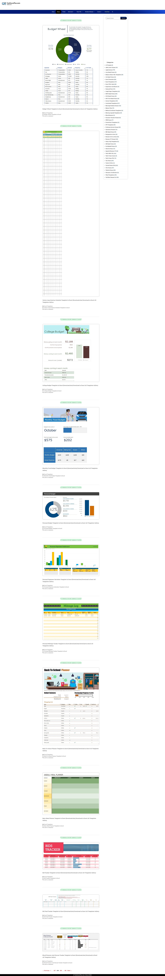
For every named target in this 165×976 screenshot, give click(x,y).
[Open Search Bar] (112, 12)
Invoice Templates (110, 101)
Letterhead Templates (111, 103)
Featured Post (109, 89)
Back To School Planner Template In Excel (55, 756)
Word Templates (110, 175)
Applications (109, 70)
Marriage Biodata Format (112, 105)
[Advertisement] (140, 5)
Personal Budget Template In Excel (53, 528)
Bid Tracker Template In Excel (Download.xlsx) (59, 833)
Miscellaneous (109, 115)
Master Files (109, 108)
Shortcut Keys (109, 148)
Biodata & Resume (89, 11)
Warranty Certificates (111, 172)
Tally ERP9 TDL (110, 153)
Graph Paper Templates (112, 91)
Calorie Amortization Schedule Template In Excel (57, 307)
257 (55, 970)
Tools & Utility (109, 163)
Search (123, 18)
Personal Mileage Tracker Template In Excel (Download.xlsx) (64, 595)
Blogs (58, 11)
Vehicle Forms (109, 170)
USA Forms (108, 167)
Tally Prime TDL (110, 158)
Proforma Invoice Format (112, 127)
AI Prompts (108, 65)
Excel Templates (48, 113)
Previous (46, 970)
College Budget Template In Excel (52, 391)
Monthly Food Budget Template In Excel (54, 475)
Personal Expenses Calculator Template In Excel (56, 587)
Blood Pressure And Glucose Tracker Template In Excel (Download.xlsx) (68, 924)
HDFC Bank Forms (110, 93)
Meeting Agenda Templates (113, 113)
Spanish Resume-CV (111, 151)
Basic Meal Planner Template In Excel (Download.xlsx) (62, 764)
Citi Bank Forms (110, 77)
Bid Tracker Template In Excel (52, 878)
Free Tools (107, 11)
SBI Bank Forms (110, 144)
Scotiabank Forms (110, 146)
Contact (99, 11)
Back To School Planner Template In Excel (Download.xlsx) (63, 659)
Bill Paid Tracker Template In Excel (53, 916)
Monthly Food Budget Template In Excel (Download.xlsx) (63, 398)
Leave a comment (48, 116)
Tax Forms (108, 160)
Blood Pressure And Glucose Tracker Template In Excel (58, 962)
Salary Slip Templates (111, 141)
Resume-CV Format (110, 139)
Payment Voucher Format (112, 117)
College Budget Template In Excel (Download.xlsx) (60, 315)
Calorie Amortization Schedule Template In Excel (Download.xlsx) (66, 122)
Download (70, 11)
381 (65, 970)
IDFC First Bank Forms (111, 98)
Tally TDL (79, 11)
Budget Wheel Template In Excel (52, 114)
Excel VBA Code (110, 84)
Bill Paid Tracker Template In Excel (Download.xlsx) (61, 886)
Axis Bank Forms (110, 72)
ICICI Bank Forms (110, 96)
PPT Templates (109, 124)
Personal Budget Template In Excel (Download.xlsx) (61, 483)
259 (61, 970)
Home (53, 11)
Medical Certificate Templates (113, 110)
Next (69, 970)
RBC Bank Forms (110, 132)
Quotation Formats (110, 129)
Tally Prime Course (110, 155)
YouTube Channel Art (111, 177)
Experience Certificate (111, 86)
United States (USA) (111, 165)
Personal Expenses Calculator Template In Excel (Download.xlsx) (66, 536)
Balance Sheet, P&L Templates (113, 74)
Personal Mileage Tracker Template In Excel (55, 651)
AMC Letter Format (110, 67)
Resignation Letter (110, 134)
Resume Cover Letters (111, 136)
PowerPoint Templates (111, 122)
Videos (63, 11)
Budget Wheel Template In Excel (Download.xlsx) (60, 16)
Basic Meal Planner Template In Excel (54, 826)
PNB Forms (108, 120)
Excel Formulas (110, 79)
